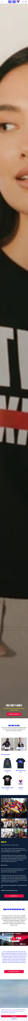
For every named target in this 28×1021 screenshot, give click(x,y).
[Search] (23, 2)
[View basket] (25, 2)
